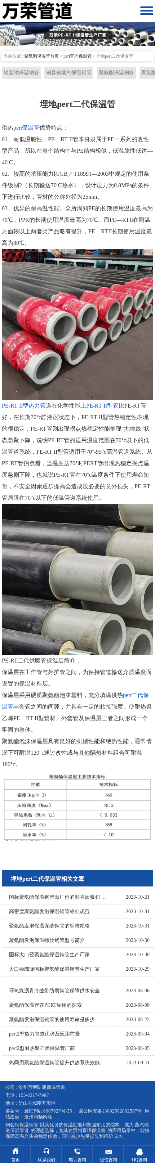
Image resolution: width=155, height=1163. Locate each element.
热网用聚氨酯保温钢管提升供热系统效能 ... (57, 1062)
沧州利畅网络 (38, 1116)
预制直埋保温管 (89, 1130)
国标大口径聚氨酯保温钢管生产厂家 (49, 954)
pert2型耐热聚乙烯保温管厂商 (42, 1048)
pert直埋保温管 (77, 56)
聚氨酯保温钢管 (116, 72)
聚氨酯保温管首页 (41, 56)
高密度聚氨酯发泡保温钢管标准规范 (49, 911)
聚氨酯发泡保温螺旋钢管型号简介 (47, 940)
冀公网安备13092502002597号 (110, 1111)
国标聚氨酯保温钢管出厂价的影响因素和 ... (57, 897)
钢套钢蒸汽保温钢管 (69, 72)
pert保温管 (26, 128)
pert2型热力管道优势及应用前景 (44, 1034)
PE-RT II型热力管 (24, 406)
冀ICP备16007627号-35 (48, 1111)
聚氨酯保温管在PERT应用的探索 (45, 1005)
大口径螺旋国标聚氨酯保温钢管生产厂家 (54, 969)
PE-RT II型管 (102, 406)
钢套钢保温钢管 (21, 72)
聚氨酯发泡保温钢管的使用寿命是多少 (52, 1019)
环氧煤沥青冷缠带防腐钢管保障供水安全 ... (57, 990)
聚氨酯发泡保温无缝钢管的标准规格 (49, 926)
